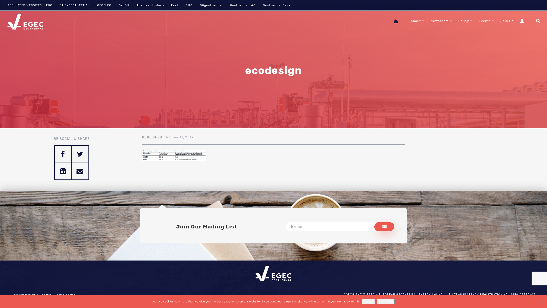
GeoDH (124, 5)
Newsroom (440, 21)
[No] (542, 302)
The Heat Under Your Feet (157, 5)
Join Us (507, 21)
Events (485, 21)
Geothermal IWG (243, 5)
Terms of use (65, 294)
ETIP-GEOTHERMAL (75, 5)
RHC (189, 5)
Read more (386, 301)
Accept (368, 301)
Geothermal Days (276, 5)
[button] (384, 226)
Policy (464, 21)
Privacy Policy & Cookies (32, 294)
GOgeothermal (211, 5)
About (416, 21)
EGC (49, 5)
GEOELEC (104, 5)
